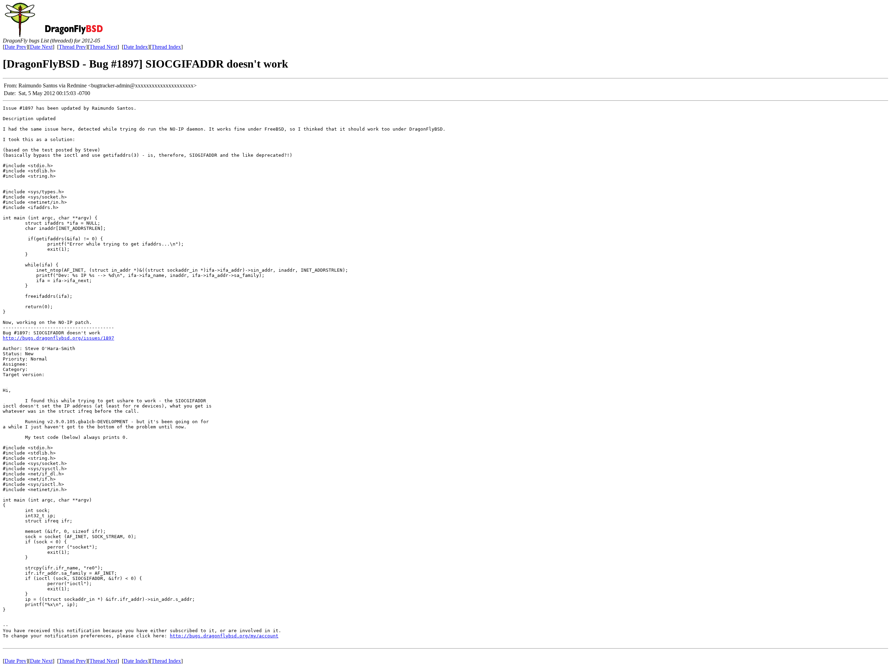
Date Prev (15, 47)
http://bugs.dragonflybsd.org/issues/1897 (58, 338)
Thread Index (166, 47)
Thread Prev (72, 47)
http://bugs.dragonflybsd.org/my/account (224, 635)
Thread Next (103, 47)
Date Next (41, 47)
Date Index (136, 47)
